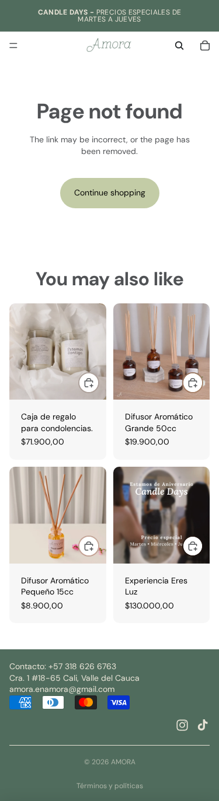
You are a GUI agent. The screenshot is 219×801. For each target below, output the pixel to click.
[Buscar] (179, 45)
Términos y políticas (110, 785)
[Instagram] (182, 725)
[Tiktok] (203, 725)
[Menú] (13, 45)
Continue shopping (109, 192)
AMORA (123, 762)
